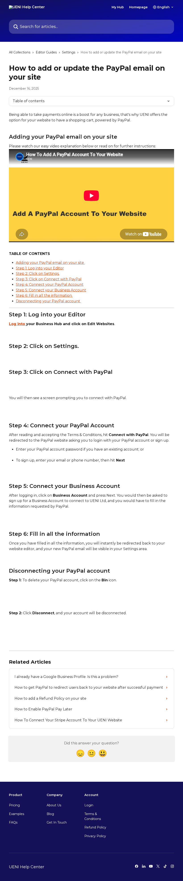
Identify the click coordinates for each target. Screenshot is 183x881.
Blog (50, 814)
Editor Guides (46, 52)
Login (88, 805)
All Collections (19, 52)
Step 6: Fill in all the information (44, 295)
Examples (16, 814)
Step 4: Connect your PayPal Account (49, 284)
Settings (68, 52)
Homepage (138, 7)
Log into (17, 324)
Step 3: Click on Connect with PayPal (48, 279)
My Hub (118, 7)
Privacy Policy (95, 836)
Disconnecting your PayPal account (48, 301)
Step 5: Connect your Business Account (51, 290)
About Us (54, 805)
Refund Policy (95, 827)
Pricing (14, 805)
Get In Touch (57, 822)
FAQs (13, 822)
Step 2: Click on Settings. (37, 273)
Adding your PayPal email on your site (50, 262)
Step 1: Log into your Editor (40, 268)
